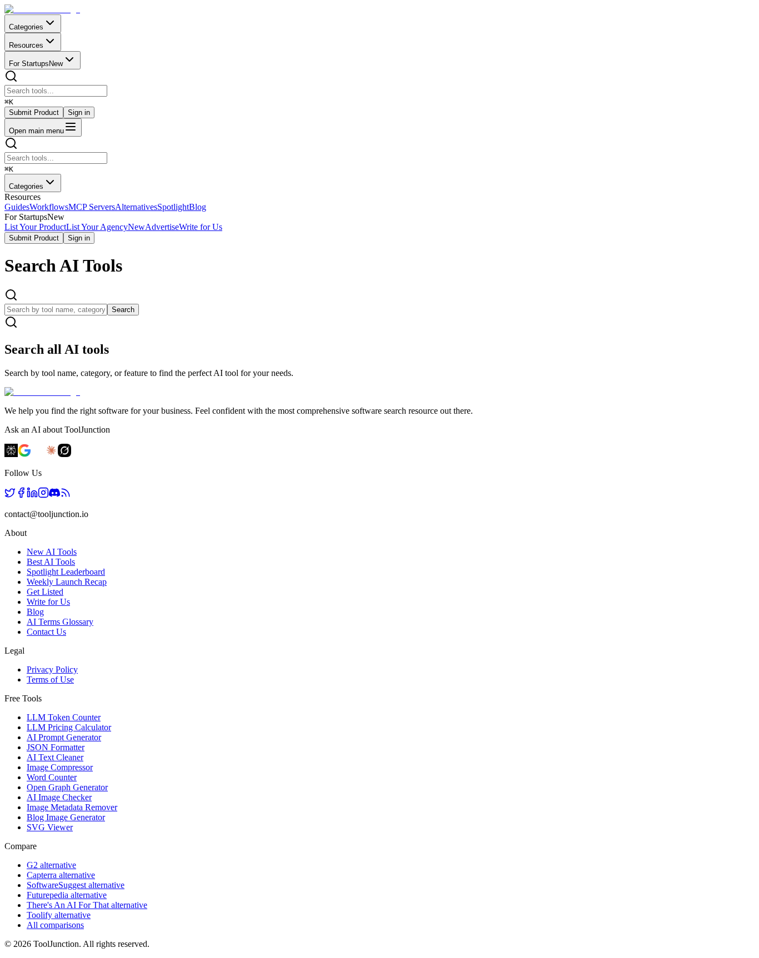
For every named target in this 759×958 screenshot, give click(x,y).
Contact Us (46, 631)
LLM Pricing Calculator (69, 727)
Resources (26, 45)
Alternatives (136, 207)
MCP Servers (91, 207)
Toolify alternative (59, 915)
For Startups (36, 63)
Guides (16, 207)
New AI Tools (52, 551)
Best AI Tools (51, 561)
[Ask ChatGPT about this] (37, 454)
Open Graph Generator (67, 787)
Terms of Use (50, 679)
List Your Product (35, 227)
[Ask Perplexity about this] (11, 454)
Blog (197, 207)
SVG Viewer (50, 827)
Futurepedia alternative (67, 895)
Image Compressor (60, 767)
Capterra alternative (61, 875)
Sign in (79, 112)
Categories (26, 27)
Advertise (162, 227)
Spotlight (173, 207)
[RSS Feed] (65, 495)
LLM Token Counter (64, 717)
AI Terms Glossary (60, 621)
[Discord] (54, 495)
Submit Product (34, 112)
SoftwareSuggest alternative (75, 885)
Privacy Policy (52, 669)
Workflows (48, 207)
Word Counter (52, 777)
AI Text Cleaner (55, 757)
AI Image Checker (59, 797)
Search (123, 309)
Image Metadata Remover (72, 807)
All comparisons (55, 925)
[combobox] (55, 91)
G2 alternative (51, 865)
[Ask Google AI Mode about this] (24, 454)
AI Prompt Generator (64, 737)
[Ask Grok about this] (64, 454)
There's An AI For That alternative (87, 905)
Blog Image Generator (66, 817)
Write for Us (200, 227)
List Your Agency (105, 227)
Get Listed (45, 591)
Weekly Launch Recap (67, 581)
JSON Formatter (55, 747)
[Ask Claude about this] (51, 454)
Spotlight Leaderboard (66, 571)
